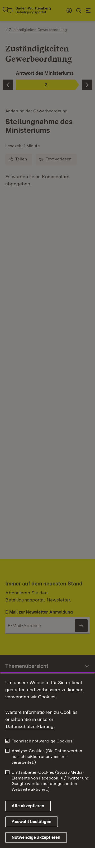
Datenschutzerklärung (30, 726)
